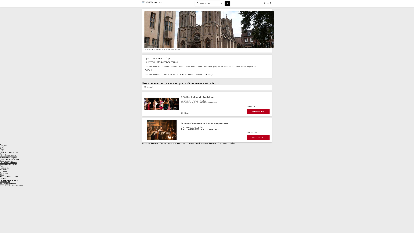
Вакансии (4, 173)
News (2, 175)
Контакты (4, 170)
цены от (250, 106)
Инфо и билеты (258, 111)
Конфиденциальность (9, 180)
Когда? (150, 86)
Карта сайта (5, 182)
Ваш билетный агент (8, 163)
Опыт (2, 166)
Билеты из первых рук (9, 152)
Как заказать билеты (8, 156)
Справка (3, 171)
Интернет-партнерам (8, 164)
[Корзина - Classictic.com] (271, 3)
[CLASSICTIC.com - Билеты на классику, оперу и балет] (152, 3)
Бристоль (183, 74)
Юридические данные (9, 177)
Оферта (3, 178)
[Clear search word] (222, 3)
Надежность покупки (8, 158)
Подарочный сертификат (10, 159)
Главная (145, 143)
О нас (2, 151)
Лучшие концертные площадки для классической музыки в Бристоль (188, 143)
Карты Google (207, 74)
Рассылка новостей (8, 183)
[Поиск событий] (227, 3)
